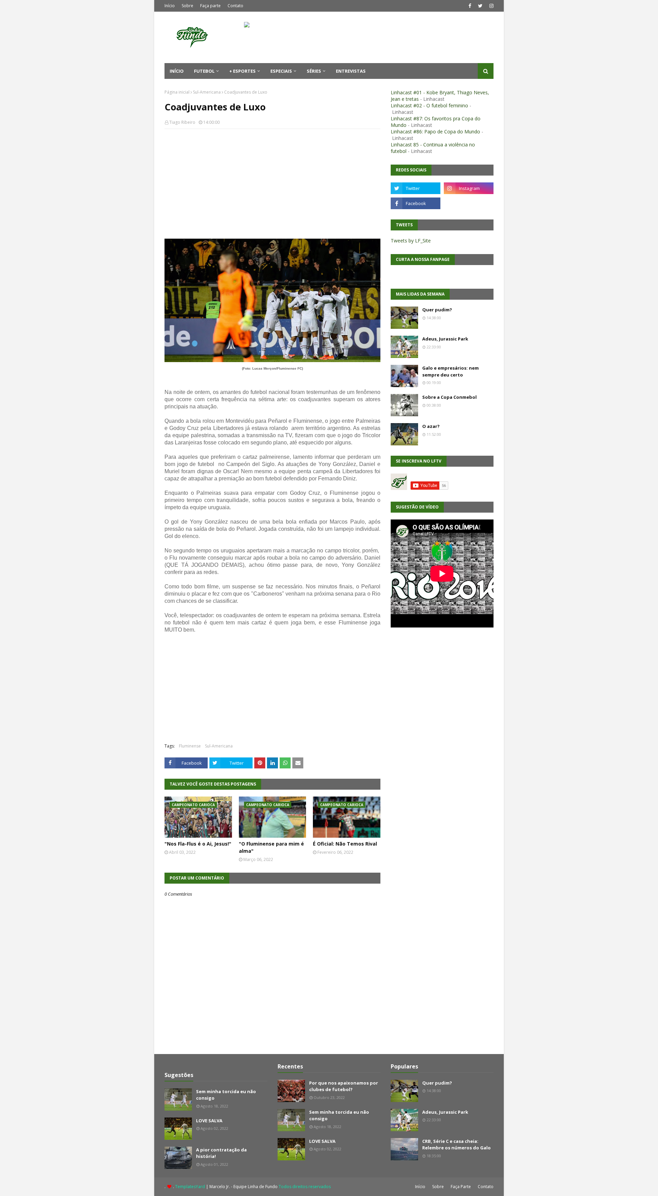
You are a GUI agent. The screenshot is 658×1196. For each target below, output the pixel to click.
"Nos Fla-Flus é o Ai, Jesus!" (197, 843)
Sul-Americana (207, 92)
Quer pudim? (437, 310)
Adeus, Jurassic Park (445, 339)
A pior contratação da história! (221, 1153)
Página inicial (177, 92)
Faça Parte (461, 1186)
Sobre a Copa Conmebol (449, 397)
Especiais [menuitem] (281, 71)
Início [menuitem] (177, 71)
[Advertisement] (272, 184)
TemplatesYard (190, 1186)
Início (169, 6)
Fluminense (190, 746)
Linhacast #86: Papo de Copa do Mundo (435, 131)
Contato (235, 6)
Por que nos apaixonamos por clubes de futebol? (343, 1086)
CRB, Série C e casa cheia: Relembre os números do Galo (456, 1144)
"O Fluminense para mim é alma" (271, 847)
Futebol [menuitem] (204, 71)
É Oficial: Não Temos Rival (345, 843)
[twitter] (480, 6)
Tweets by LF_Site (411, 240)
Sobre (187, 6)
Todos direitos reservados (305, 1186)
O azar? (431, 426)
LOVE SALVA (209, 1120)
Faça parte (210, 6)
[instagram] (491, 6)
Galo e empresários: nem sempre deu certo (450, 371)
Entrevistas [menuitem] (351, 71)
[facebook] (470, 6)
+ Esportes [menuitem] (242, 71)
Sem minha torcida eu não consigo (226, 1094)
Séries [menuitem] (314, 71)
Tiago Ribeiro (182, 122)
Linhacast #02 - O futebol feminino (429, 105)
